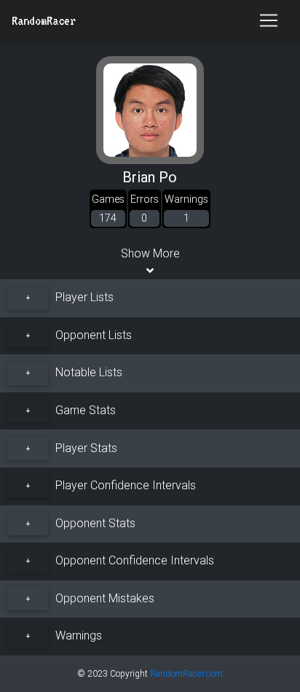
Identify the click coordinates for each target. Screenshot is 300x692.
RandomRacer (44, 20)
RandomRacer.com (186, 673)
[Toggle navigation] (268, 20)
